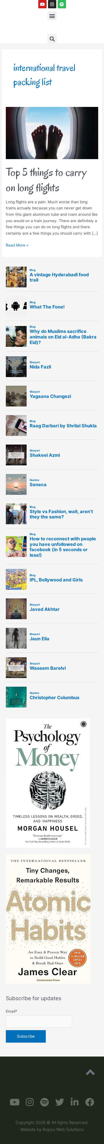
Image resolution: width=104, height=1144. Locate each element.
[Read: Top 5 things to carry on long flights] (52, 133)
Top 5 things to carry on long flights (46, 179)
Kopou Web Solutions (63, 1129)
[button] (52, 15)
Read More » (17, 244)
